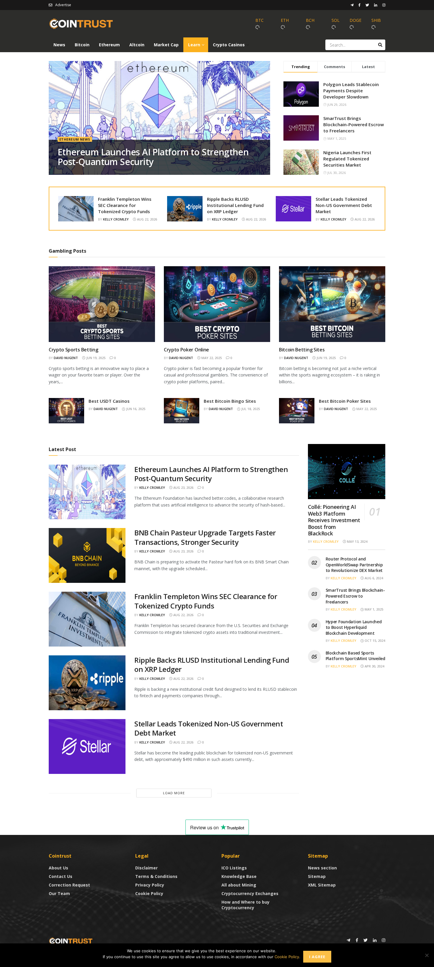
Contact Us (60, 876)
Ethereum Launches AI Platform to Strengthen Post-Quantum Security (153, 157)
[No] (427, 955)
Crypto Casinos (229, 44)
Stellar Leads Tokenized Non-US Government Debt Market (344, 205)
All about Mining (238, 885)
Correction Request (69, 885)
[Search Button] (380, 45)
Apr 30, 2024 (374, 666)
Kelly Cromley (116, 219)
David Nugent (66, 358)
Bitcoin (82, 44)
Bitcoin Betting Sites (301, 349)
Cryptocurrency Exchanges (249, 893)
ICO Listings (234, 868)
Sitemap (317, 876)
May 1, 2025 (373, 609)
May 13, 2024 (356, 541)
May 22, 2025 (211, 358)
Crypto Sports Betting (73, 349)
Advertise (63, 4)
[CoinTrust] (71, 940)
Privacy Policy (149, 885)
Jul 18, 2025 (250, 409)
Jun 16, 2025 (135, 409)
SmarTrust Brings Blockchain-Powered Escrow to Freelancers (353, 124)
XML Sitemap (322, 885)
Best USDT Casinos (109, 401)
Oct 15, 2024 (374, 640)
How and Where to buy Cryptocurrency (245, 904)
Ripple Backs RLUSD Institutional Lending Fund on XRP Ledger (235, 205)
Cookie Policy (149, 893)
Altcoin (136, 44)
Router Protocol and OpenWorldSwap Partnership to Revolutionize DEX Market (354, 564)
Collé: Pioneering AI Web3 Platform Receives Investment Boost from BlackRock (334, 520)
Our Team (59, 893)
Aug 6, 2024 (373, 578)
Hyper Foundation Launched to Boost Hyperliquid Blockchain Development (354, 627)
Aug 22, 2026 (146, 219)
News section (322, 868)
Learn (194, 44)
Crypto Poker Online (186, 349)
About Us (58, 868)
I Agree (317, 956)
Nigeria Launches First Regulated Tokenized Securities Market (347, 158)
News (59, 44)
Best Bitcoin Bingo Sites (230, 401)
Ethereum (109, 44)
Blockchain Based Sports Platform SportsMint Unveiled (355, 656)
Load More (174, 793)
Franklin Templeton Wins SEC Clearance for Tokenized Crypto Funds (124, 205)
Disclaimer (146, 868)
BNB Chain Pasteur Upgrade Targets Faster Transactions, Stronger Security (205, 537)
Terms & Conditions (156, 876)
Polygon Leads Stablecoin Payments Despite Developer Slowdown (351, 90)
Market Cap (166, 44)
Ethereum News (74, 139)
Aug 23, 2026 (182, 487)
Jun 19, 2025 (95, 358)
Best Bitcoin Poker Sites (345, 401)
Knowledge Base (239, 876)
